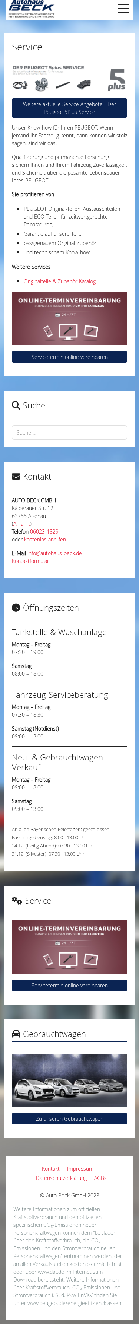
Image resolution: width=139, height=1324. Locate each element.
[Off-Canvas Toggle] (123, 8)
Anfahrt (21, 523)
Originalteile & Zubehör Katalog (60, 281)
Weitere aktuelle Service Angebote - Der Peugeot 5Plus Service (69, 108)
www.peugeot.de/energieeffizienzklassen (74, 1303)
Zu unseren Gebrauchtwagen (69, 1118)
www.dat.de (51, 1271)
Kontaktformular (30, 560)
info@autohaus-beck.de (54, 553)
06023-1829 (44, 531)
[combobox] (69, 432)
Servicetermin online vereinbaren (70, 356)
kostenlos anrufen (45, 539)
